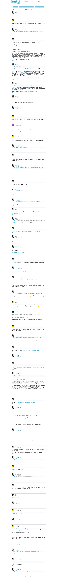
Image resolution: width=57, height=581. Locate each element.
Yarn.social (19, 580)
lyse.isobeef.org (17, 64)
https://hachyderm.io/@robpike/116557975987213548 (26, 402)
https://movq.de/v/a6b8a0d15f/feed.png (30, 91)
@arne (15, 119)
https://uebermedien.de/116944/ (29, 505)
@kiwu (14, 460)
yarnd (14, 580)
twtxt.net (16, 189)
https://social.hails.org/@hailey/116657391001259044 (23, 14)
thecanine (16, 188)
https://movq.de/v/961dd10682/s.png (17, 490)
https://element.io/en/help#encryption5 (18, 387)
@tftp (14, 295)
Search (39, 1)
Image (13, 194)
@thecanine (15, 140)
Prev (13, 9)
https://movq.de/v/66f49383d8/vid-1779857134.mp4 (31, 231)
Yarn (13, 25)
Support (45, 580)
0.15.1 (16, 580)
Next (43, 9)
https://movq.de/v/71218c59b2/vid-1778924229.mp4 (30, 350)
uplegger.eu (16, 124)
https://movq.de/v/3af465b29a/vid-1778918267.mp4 (35, 357)
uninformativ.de (17, 12)
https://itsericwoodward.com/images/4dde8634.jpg (20, 317)
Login (43, 2)
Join (45, 2)
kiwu (15, 494)
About (35, 580)
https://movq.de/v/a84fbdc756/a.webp (18, 252)
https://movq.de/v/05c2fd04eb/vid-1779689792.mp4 (20, 271)
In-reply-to (14, 21)
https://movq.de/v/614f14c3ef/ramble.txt (18, 47)
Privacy (38, 580)
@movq (16, 68)
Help (42, 580)
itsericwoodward (17, 311)
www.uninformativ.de (18, 326)
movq (15, 11)
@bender (15, 529)
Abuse (40, 580)
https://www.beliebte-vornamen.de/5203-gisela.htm (20, 540)
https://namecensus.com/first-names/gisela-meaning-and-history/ (22, 534)
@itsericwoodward (18, 262)
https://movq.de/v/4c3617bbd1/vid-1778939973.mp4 (32, 339)
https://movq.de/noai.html (16, 213)
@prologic (15, 159)
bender (16, 548)
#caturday (20, 304)
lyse (15, 63)
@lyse (17, 21)
